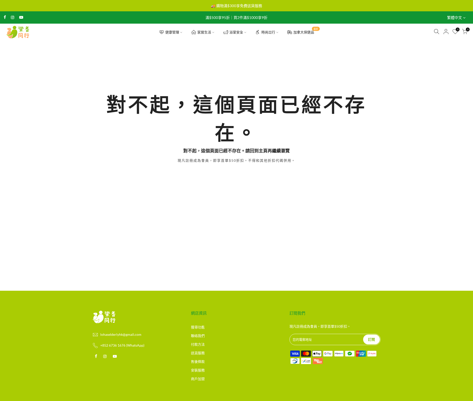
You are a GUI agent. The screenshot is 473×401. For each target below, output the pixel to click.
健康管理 (172, 32)
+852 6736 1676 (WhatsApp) (122, 345)
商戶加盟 (198, 379)
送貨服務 (198, 353)
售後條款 (198, 361)
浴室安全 (236, 32)
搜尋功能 (198, 327)
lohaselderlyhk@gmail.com (120, 334)
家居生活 (204, 32)
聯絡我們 (198, 336)
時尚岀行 (268, 32)
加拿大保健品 (305, 31)
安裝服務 (198, 370)
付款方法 (198, 344)
